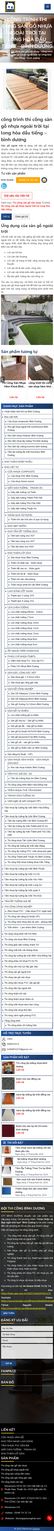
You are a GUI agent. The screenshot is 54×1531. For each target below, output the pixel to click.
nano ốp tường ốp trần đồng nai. (33, 1110)
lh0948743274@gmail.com (19, 1049)
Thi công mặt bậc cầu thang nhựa (21, 950)
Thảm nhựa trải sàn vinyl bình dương (31, 1190)
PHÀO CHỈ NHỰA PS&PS (21, 656)
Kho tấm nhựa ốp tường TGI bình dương (28, 441)
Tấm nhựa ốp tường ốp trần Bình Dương (24, 816)
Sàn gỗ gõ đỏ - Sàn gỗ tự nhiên (27, 726)
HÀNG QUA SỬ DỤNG (20, 515)
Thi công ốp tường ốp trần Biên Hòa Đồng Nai (27, 955)
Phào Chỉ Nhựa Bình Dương (25, 666)
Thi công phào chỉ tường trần (22, 1025)
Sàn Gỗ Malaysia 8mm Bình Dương (29, 699)
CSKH (9, 1039)
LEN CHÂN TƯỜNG (18, 607)
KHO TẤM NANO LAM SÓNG (17, 1441)
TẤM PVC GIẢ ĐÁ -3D (20, 774)
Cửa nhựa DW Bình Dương (24, 476)
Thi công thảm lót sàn (15, 993)
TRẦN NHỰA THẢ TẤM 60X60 (24, 790)
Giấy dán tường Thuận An (24, 508)
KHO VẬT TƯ (11, 467)
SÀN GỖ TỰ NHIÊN (18, 710)
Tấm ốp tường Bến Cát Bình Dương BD (28, 820)
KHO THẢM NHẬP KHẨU (18, 461)
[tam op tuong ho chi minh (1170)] (27, 89)
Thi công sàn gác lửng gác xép (16, 1477)
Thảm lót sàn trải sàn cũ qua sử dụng (29, 519)
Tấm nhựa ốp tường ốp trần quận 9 (22, 890)
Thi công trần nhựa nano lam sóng (21, 1004)
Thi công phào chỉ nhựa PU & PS (21, 961)
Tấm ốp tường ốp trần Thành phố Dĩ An (28, 826)
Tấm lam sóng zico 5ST (23, 541)
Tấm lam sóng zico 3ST (23, 535)
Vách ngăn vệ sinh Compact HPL (24, 801)
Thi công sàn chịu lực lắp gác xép (21, 966)
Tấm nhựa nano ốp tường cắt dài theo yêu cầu (33, 1149)
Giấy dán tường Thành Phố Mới (26, 497)
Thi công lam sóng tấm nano (15, 1473)
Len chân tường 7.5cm (22, 617)
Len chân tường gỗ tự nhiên (25, 715)
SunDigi (36, 1529)
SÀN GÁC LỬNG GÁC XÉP (22, 672)
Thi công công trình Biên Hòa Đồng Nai (27, 784)
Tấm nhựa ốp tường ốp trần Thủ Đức (23, 895)
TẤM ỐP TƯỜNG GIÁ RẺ (17, 901)
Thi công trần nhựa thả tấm (18, 1010)
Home (4, 51)
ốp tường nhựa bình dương (31, 1159)
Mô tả (6, 216)
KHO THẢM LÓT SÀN (19, 553)
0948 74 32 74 (28, 180)
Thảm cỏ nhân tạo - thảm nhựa (26, 563)
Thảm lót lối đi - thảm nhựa (24, 573)
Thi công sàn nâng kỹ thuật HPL (24, 916)
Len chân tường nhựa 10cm (25, 622)
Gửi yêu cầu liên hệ (16, 196)
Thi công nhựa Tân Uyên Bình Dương (26, 840)
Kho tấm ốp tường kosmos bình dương (27, 446)
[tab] (6, 216)
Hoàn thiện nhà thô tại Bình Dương (22, 411)
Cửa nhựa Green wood (22, 481)
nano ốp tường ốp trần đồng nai (33, 1094)
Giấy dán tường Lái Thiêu (23, 492)
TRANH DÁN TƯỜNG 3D (21, 795)
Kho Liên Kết (11, 417)
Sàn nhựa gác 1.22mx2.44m (25, 677)
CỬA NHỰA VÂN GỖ (12, 1437)
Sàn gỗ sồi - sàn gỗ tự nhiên (25, 742)
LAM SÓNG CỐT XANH (20, 591)
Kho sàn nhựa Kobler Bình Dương (28, 767)
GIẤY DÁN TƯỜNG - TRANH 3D (25, 488)
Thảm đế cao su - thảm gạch (25, 568)
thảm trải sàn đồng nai (28, 1079)
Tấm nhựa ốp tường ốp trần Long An (23, 885)
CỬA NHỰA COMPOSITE (21, 471)
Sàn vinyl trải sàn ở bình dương (33, 1179)
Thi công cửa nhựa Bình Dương (19, 939)
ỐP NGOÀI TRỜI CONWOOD (23, 651)
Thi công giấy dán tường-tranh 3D (21, 944)
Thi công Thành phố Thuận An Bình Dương (29, 856)
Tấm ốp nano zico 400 (22, 546)
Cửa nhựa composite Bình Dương (24, 421)
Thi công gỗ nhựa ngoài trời (15, 1469)
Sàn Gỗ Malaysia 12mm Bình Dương (29, 693)
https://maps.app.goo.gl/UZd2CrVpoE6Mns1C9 (26, 1293)
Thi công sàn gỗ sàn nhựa (24, 51)
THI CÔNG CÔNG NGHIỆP (18, 906)
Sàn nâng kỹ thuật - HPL (20, 754)
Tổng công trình (12, 1020)
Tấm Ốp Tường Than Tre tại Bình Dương (33, 1170)
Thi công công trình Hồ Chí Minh (20, 934)
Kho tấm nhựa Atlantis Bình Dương (25, 435)
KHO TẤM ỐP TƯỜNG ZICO (22, 531)
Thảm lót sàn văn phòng (23, 579)
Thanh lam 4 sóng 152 (22, 601)
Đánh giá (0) (21, 216)
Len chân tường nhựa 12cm (25, 628)
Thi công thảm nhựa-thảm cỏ (19, 999)
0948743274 (13, 1044)
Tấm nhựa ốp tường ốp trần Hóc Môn (23, 879)
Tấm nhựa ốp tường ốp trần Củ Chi (22, 874)
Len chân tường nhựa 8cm (24, 639)
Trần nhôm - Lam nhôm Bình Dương (26, 927)
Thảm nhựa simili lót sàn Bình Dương (29, 584)
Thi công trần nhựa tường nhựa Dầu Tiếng (29, 862)
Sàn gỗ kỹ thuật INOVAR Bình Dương (30, 731)
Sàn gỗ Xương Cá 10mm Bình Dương (30, 704)
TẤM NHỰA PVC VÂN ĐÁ (15, 1445)
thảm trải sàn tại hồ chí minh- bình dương (32, 1127)
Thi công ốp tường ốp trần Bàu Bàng (26, 846)
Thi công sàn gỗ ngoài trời (17, 972)
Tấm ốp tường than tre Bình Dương (29, 778)
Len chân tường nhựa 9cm (24, 644)
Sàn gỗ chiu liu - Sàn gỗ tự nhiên (27, 720)
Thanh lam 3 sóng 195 (22, 595)
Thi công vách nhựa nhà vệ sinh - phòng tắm (30, 922)
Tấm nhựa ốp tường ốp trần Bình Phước (24, 868)
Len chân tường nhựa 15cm (25, 633)
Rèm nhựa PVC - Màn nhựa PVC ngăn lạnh (29, 911)
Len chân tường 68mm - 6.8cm (27, 612)
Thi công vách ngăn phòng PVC (20, 1015)
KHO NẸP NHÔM (17, 526)
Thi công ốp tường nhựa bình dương (31, 1064)
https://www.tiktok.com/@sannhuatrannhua (23, 1308)
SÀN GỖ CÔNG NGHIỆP (20, 689)
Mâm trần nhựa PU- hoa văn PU (27, 660)
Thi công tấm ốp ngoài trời (17, 988)
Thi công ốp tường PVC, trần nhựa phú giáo (29, 851)
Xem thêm (8, 1313)
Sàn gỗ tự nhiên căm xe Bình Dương (29, 748)
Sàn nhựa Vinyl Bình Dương (25, 557)
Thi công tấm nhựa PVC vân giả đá (21, 983)
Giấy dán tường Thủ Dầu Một (25, 503)
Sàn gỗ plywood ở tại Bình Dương (28, 737)
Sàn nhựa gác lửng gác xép (24, 682)
